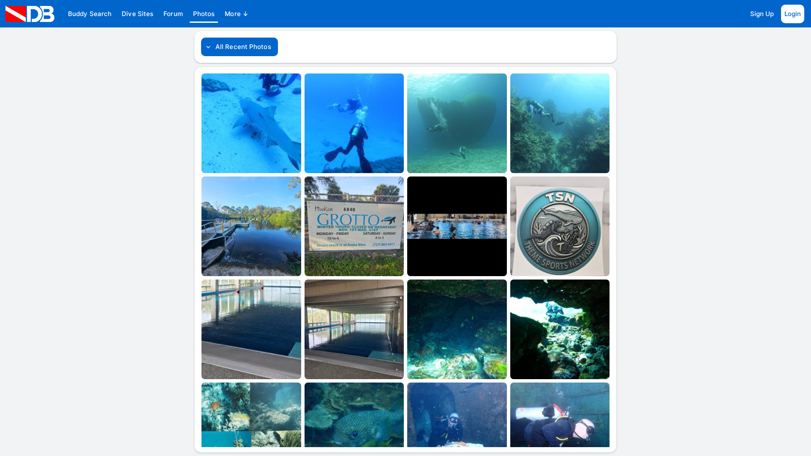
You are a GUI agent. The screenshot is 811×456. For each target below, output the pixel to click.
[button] (90, 14)
